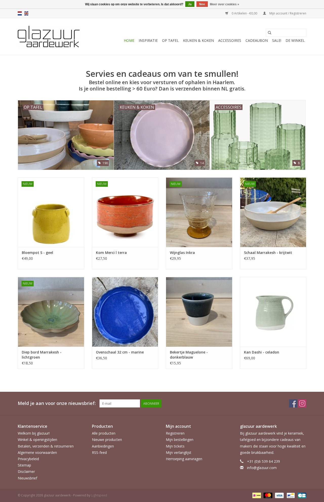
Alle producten (103, 433)
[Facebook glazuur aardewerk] (293, 403)
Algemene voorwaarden (37, 452)
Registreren (175, 433)
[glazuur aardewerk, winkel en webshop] (49, 36)
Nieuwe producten (107, 439)
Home (129, 40)
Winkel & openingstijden (37, 439)
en (26, 13)
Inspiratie (148, 40)
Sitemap (24, 465)
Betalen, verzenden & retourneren (46, 446)
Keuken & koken (198, 40)
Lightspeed (99, 495)
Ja (190, 4)
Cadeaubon (257, 40)
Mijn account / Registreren (287, 13)
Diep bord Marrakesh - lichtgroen (42, 355)
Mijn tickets (175, 446)
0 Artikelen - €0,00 (244, 13)
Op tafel (170, 40)
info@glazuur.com (262, 467)
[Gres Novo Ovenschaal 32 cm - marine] (125, 312)
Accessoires (229, 40)
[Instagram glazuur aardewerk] (302, 403)
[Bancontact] (290, 495)
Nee (202, 4)
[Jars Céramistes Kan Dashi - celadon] (273, 312)
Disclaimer (26, 471)
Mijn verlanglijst (178, 452)
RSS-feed (99, 452)
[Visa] (279, 495)
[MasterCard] (267, 495)
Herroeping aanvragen (184, 458)
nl (20, 13)
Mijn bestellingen (179, 439)
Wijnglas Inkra (182, 252)
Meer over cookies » (224, 4)
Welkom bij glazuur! (34, 433)
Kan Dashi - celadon (261, 352)
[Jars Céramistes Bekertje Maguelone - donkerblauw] (199, 312)
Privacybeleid (28, 458)
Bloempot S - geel (37, 252)
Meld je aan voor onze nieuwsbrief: (57, 403)
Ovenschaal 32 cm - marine (120, 352)
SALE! (276, 40)
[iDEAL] (256, 495)
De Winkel (295, 40)
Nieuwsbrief (27, 478)
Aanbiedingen (103, 446)
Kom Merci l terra (111, 252)
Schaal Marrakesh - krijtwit (268, 252)
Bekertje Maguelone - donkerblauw (189, 355)
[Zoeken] (269, 33)
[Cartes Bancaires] (301, 495)
